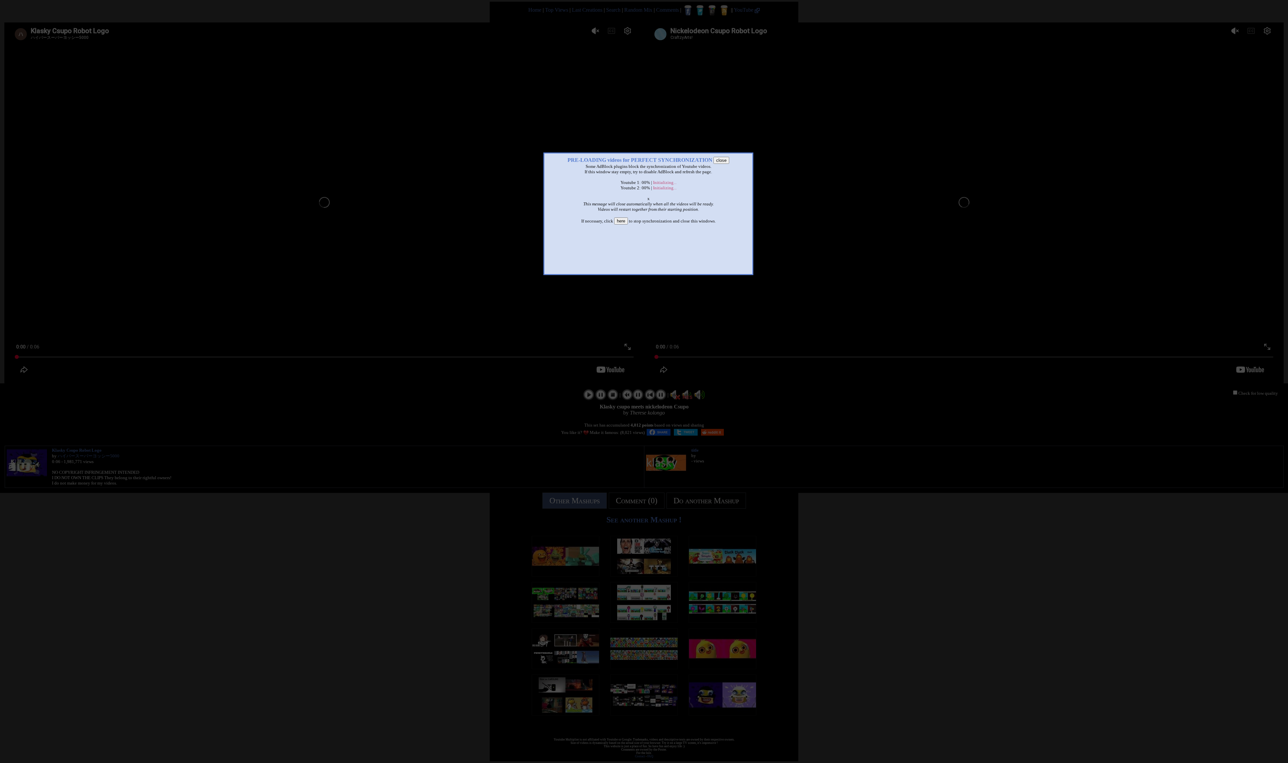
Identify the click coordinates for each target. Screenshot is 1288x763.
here (621, 221)
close (721, 160)
